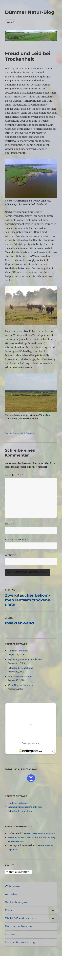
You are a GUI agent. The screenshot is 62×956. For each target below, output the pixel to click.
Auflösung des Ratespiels (20, 676)
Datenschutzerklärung (20, 942)
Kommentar (14, 475)
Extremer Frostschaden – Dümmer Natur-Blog (31, 837)
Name (10, 524)
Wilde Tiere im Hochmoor (20, 685)
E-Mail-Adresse (16, 539)
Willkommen (13, 886)
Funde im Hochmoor (18, 650)
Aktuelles (31, 433)
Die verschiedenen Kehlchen (41, 833)
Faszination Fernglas (18, 926)
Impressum (12, 934)
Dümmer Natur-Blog (29, 12)
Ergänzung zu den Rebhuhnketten (25, 659)
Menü (10, 22)
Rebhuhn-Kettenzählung (20, 668)
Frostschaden (17, 841)
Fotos (8, 910)
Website (10, 555)
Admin (8, 433)
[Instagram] (31, 778)
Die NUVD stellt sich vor (20, 918)
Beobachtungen (16, 902)
